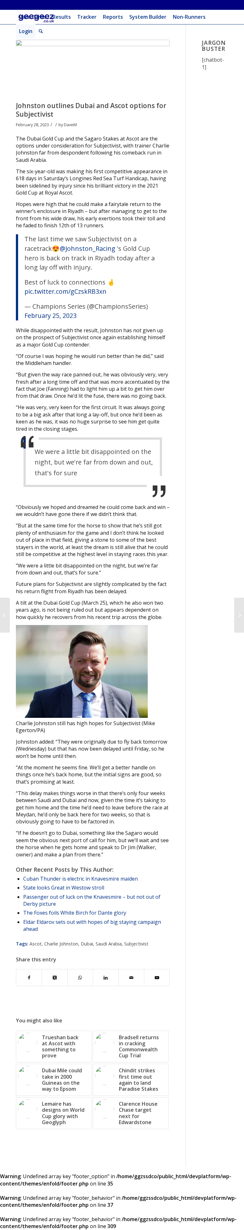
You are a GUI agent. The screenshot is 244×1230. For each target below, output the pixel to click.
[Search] (41, 31)
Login (25, 31)
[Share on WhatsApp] (80, 977)
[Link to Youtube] (156, 977)
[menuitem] (32, 17)
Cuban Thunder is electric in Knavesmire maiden (80, 878)
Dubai (87, 944)
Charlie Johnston (61, 944)
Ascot (36, 944)
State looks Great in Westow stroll (63, 887)
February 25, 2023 (50, 315)
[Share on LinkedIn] (105, 977)
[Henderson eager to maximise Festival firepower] (5, 615)
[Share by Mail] (131, 977)
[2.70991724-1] (93, 69)
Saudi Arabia (109, 944)
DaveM (70, 124)
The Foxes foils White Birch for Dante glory (74, 912)
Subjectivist (136, 944)
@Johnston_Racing (87, 248)
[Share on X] (54, 977)
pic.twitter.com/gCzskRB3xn (65, 291)
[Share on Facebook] (29, 977)
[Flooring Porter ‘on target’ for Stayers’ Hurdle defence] (239, 615)
